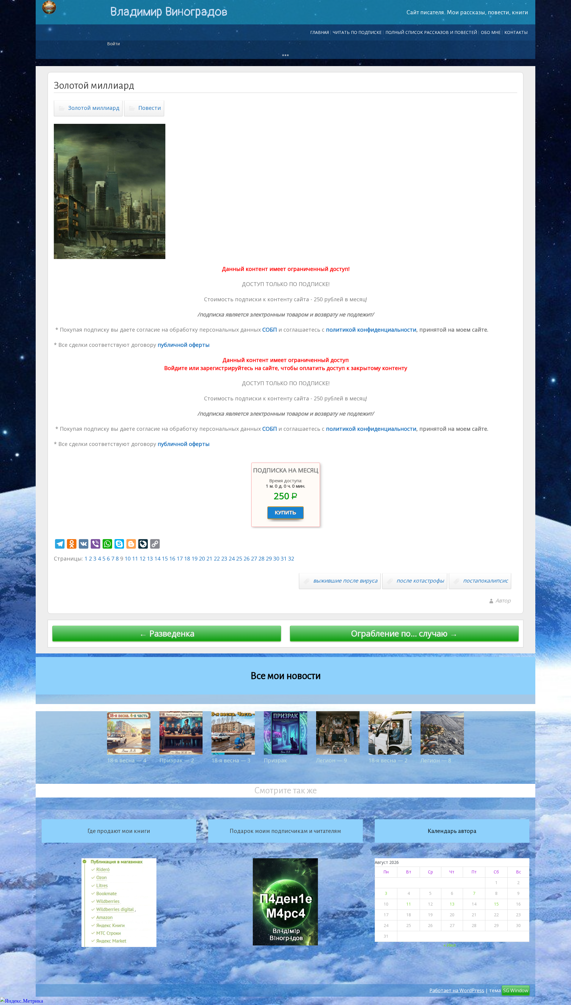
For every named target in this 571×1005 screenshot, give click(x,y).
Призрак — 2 (176, 760)
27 (254, 558)
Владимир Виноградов (169, 12)
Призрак (275, 760)
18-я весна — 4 (126, 760)
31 (284, 558)
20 (202, 558)
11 (135, 558)
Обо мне (491, 32)
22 (217, 558)
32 (291, 558)
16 (172, 558)
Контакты (516, 32)
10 (128, 558)
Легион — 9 (331, 760)
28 (261, 558)
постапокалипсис (485, 580)
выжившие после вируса (345, 580)
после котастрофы (420, 580)
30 (276, 558)
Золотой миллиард (93, 107)
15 (165, 558)
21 (209, 558)
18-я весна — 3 (230, 760)
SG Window (515, 990)
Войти (113, 43)
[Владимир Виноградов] (49, 7)
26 (247, 558)
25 (239, 558)
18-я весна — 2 (387, 760)
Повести (149, 107)
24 (232, 558)
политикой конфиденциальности (370, 329)
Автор (503, 600)
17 (180, 558)
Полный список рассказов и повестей (431, 32)
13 (150, 558)
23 (224, 558)
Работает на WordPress (456, 990)
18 (187, 558)
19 (194, 558)
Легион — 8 (436, 760)
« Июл (449, 945)
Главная (319, 32)
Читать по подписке (357, 32)
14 (157, 558)
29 (269, 558)
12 (142, 558)
